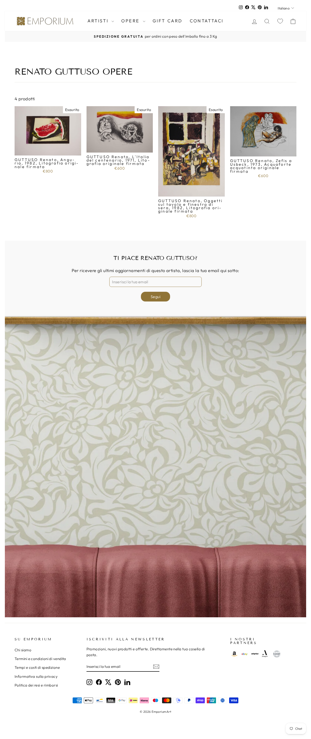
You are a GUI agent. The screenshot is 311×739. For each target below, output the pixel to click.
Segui (155, 296)
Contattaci (207, 21)
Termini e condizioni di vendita (40, 658)
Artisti (98, 21)
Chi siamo (23, 650)
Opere (131, 21)
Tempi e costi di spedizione (37, 667)
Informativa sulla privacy (36, 676)
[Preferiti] (280, 21)
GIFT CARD (167, 21)
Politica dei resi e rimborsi (36, 685)
